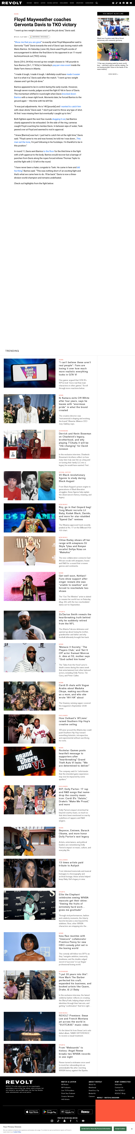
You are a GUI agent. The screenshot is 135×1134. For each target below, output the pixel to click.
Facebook (124, 3)
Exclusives (64, 3)
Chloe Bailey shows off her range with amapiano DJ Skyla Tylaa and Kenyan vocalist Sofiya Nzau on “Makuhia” (74, 546)
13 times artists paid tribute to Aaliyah (71, 864)
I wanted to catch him (70, 106)
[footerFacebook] (70, 1122)
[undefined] (113, 27)
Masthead (92, 1087)
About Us (92, 1084)
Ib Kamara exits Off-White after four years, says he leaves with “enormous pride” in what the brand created (74, 404)
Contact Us (119, 1087)
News (72, 3)
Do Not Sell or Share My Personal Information (96, 1129)
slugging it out (59, 119)
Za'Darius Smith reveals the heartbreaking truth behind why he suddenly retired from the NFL (75, 619)
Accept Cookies (120, 1129)
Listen (43, 3)
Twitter (127, 3)
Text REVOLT (120, 1090)
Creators (79, 3)
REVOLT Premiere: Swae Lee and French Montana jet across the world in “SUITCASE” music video (73, 1020)
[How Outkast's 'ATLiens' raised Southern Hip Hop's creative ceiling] (29, 728)
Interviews (63, 431)
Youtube (131, 3)
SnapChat (120, 3)
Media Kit (92, 1093)
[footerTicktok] (58, 1122)
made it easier (73, 74)
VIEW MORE (112, 74)
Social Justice (52, 3)
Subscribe (89, 3)
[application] (115, 1111)
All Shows (64, 1084)
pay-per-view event (62, 65)
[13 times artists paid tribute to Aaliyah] (29, 873)
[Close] (132, 1129)
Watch (36, 3)
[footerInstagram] (52, 1122)
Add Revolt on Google (40, 36)
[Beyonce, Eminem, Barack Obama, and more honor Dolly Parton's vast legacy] (29, 841)
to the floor (48, 151)
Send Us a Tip (94, 1090)
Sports (62, 612)
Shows (29, 3)
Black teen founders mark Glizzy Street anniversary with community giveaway (110, 39)
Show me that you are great (28, 42)
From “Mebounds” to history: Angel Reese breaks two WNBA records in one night (74, 1052)
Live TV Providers (67, 1090)
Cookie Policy (17, 1132)
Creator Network (67, 1096)
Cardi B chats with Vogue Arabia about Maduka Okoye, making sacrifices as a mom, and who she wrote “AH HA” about (74, 691)
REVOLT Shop (120, 1093)
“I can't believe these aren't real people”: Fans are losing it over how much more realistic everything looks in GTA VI (75, 368)
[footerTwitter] (77, 1122)
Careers (92, 1096)
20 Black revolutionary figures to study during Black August (72, 478)
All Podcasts (65, 1087)
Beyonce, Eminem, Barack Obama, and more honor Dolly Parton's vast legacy (74, 833)
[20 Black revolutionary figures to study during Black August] (29, 485)
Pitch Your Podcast (68, 1093)
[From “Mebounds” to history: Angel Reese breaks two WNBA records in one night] (29, 1058)
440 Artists (65, 1099)
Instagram (113, 3)
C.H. (17, 37)
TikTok (117, 3)
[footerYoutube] (83, 1122)
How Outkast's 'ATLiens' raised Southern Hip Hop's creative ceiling (74, 721)
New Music (63, 504)
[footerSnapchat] (64, 1122)
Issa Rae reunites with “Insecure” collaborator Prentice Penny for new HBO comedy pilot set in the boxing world (73, 942)
